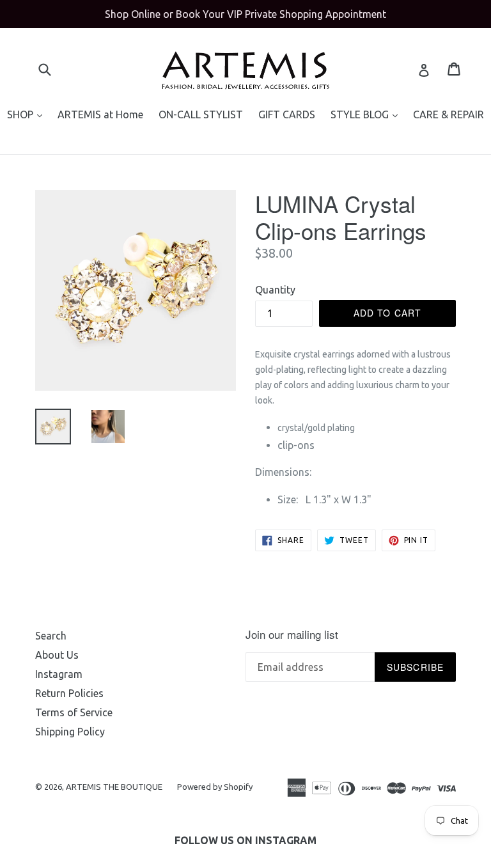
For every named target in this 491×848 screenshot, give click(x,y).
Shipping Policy (70, 731)
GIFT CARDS (286, 114)
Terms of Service (74, 712)
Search (50, 635)
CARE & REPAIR (448, 114)
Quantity (275, 289)
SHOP (28, 114)
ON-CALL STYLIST (201, 114)
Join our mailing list (292, 634)
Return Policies (69, 693)
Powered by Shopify (215, 786)
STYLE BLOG (367, 114)
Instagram (58, 674)
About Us (57, 655)
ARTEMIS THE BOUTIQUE (115, 786)
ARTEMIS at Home (100, 114)
